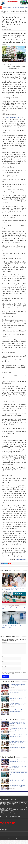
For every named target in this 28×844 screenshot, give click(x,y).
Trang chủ (2, 10)
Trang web (4, 666)
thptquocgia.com (21, 559)
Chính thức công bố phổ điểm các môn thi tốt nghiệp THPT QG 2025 (13, 626)
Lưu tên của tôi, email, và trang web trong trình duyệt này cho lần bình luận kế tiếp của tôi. (14, 672)
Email (3, 661)
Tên (3, 656)
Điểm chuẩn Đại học (10, 10)
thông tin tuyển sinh (12, 117)
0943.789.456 (8, 822)
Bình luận (4, 642)
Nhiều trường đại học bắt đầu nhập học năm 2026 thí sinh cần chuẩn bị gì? (13, 588)
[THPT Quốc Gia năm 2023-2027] (14, 2)
